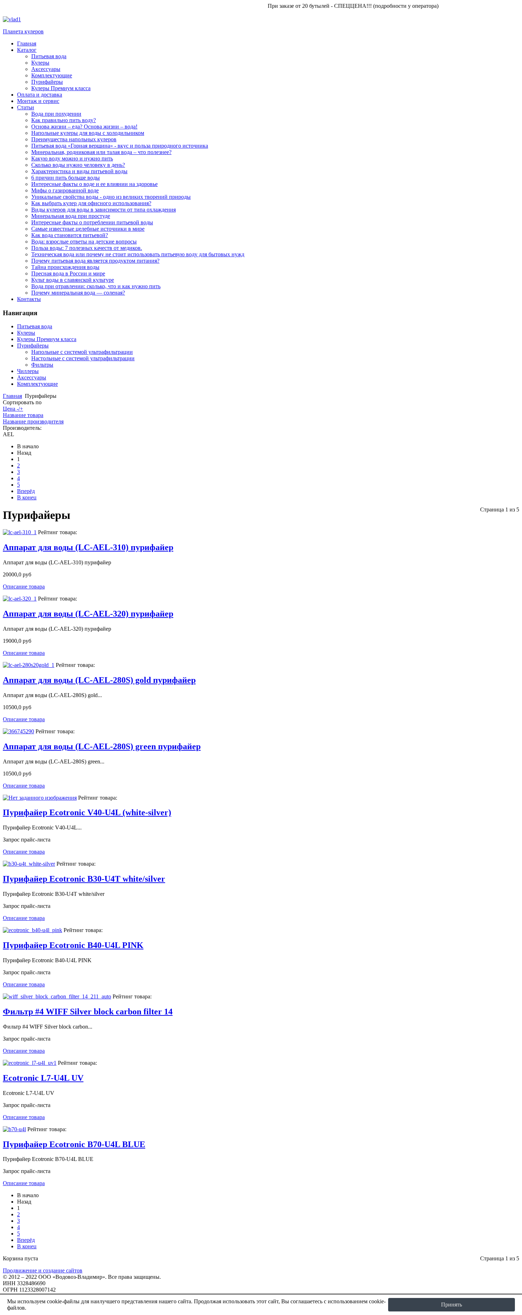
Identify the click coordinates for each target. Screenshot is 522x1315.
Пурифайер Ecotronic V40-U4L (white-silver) (87, 812)
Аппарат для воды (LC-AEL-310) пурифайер (88, 547)
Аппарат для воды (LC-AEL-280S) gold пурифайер (99, 680)
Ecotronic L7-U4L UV (43, 1078)
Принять (451, 1305)
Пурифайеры (33, 346)
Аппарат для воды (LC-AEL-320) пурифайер (88, 613)
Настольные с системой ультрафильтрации (83, 358)
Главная (12, 396)
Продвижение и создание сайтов (42, 1270)
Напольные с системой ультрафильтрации (82, 352)
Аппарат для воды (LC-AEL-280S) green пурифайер (102, 746)
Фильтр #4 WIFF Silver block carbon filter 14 (88, 1011)
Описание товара (24, 586)
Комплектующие (37, 384)
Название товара (23, 415)
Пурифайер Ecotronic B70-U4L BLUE (74, 1144)
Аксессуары (31, 377)
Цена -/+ (13, 409)
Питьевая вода (34, 326)
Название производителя (33, 421)
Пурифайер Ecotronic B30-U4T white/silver (84, 878)
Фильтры (42, 365)
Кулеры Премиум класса (46, 339)
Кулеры (26, 333)
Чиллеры (28, 371)
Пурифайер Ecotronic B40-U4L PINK (73, 945)
